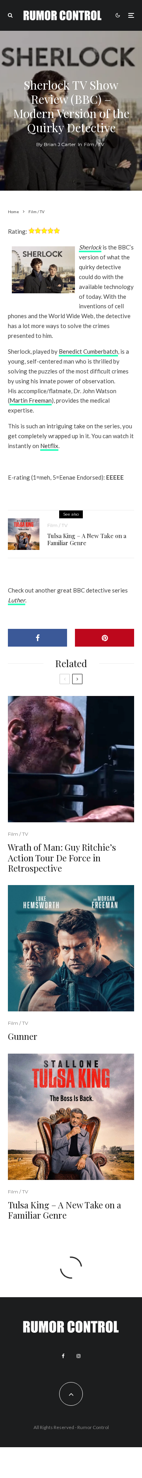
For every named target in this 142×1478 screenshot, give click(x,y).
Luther (16, 600)
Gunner (22, 1036)
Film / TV (94, 144)
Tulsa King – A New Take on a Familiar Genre (86, 539)
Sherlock (90, 247)
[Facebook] (63, 1356)
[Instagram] (78, 1356)
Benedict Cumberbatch (88, 351)
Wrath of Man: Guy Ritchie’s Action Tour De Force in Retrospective (62, 857)
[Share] (37, 638)
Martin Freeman (30, 400)
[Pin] (104, 638)
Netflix (49, 445)
